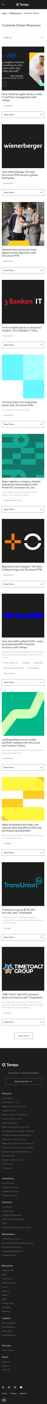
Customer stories (9, 1283)
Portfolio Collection (10, 1187)
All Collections (8, 1183)
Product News (8, 1303)
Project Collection (9, 1195)
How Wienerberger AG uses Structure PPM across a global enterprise (20, 175)
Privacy (13, 1393)
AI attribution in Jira (10, 1102)
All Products (7, 1098)
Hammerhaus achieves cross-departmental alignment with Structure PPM (19, 252)
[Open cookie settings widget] (4, 1400)
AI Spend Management (12, 1215)
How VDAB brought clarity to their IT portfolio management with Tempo (22, 97)
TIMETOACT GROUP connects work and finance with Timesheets (22, 996)
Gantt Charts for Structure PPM (15, 1127)
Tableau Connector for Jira (13, 1160)
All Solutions (7, 1207)
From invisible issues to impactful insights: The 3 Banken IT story (21, 329)
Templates (6, 1307)
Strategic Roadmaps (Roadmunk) (16, 1152)
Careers (5, 1366)
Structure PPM (8, 1156)
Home (4, 13)
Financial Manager (10, 1123)
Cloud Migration (9, 1335)
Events (5, 1287)
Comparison (7, 1279)
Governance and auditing (12, 1219)
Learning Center (9, 1323)
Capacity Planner (9, 1111)
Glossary (5, 1291)
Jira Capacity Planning (11, 1247)
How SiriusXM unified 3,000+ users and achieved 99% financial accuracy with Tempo (22, 644)
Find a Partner (8, 1350)
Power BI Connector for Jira (14, 1139)
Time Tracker (7, 1164)
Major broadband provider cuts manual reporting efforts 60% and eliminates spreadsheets (22, 827)
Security (23, 1393)
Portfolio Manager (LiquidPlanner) (16, 1135)
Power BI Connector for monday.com (18, 1143)
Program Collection (10, 1191)
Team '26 (6, 1370)
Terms (4, 1393)
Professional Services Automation (16, 1227)
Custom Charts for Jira (11, 1119)
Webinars (6, 1311)
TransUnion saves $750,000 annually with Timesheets (18, 911)
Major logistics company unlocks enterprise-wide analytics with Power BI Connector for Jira (21, 484)
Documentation (8, 1327)
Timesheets (7, 1168)
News (4, 1299)
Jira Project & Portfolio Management (17, 1243)
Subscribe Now (21, 1081)
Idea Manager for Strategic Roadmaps (18, 1131)
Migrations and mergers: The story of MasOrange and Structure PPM (22, 568)
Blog (4, 1274)
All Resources (15, 13)
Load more (23, 1036)
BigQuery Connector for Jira (14, 1106)
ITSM (4, 1223)
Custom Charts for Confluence (15, 1115)
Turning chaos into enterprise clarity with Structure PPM (19, 403)
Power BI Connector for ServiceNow (17, 1147)
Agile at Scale (8, 1211)
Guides (5, 1295)
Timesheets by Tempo (11, 1239)
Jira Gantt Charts (9, 1255)
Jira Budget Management (12, 1251)
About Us (6, 1362)
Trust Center (7, 1331)
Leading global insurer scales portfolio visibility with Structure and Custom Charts (21, 742)
